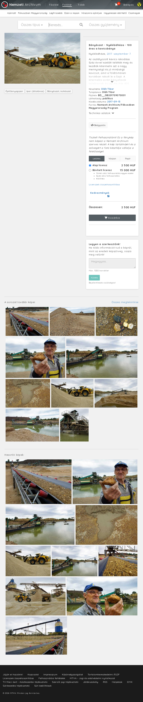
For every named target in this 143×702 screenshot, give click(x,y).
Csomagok (134, 13)
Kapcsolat (33, 674)
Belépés (128, 4)
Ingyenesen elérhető (115, 13)
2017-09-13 (113, 101)
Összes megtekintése (125, 302)
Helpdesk (117, 682)
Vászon (112, 158)
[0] (116, 4)
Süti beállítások (43, 685)
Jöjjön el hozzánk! (13, 674)
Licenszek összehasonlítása (104, 184)
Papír (128, 158)
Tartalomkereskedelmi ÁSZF (104, 674)
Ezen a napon (72, 13)
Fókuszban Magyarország (32, 13)
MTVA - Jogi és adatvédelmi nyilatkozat (92, 678)
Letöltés (96, 158)
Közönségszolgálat (72, 674)
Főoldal (54, 4)
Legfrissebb (56, 13)
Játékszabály (90, 682)
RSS (105, 682)
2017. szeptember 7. (119, 53)
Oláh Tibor (107, 89)
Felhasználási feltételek (52, 678)
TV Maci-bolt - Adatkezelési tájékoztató (25, 682)
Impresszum (50, 674)
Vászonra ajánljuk (91, 13)
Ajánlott (11, 13)
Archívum (25, 4)
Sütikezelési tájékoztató (16, 685)
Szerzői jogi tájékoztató (65, 682)
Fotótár (67, 4)
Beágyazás (99, 125)
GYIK (130, 682)
